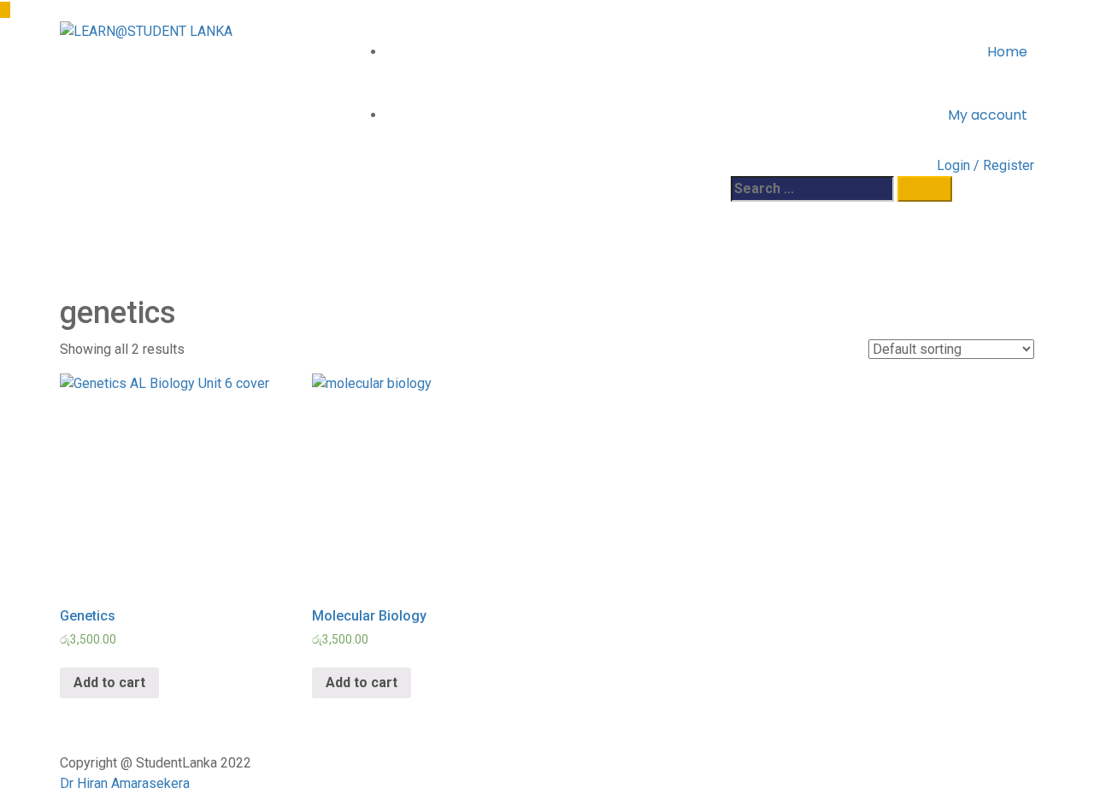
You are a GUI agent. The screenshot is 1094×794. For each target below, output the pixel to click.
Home (1007, 52)
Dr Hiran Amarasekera (125, 783)
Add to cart (109, 682)
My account (987, 115)
